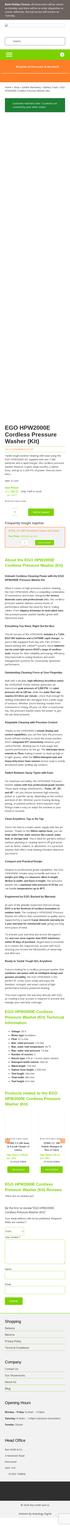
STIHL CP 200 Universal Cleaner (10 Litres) (33, 530)
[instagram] (31, 1487)
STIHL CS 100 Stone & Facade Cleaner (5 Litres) (18, 1146)
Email (8, 1284)
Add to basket (41, 512)
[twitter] (25, 1487)
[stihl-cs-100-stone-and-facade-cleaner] (18, 1112)
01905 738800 (17, 1473)
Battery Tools (50, 87)
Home (8, 87)
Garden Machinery (31, 87)
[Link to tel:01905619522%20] (6, 1474)
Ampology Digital (41, 1513)
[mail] (50, 1487)
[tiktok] (38, 1487)
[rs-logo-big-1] (35, 24)
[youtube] (44, 1487)
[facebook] (19, 1487)
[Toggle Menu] (9, 55)
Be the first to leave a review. (16, 501)
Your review (12, 1237)
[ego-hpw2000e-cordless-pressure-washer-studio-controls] (35, 268)
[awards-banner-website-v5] (35, 74)
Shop (16, 87)
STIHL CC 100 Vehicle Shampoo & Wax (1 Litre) (51, 1146)
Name (8, 1269)
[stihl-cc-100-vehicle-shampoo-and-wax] (51, 1112)
